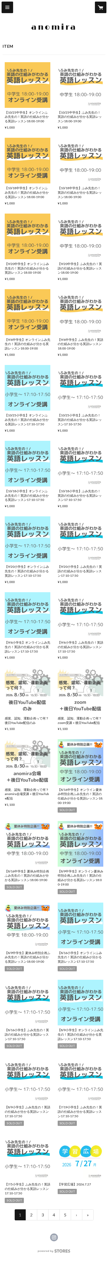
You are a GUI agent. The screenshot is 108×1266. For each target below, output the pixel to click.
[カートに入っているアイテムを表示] (100, 7)
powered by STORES (54, 1252)
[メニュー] (7, 7)
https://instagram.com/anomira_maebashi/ (54, 1237)
